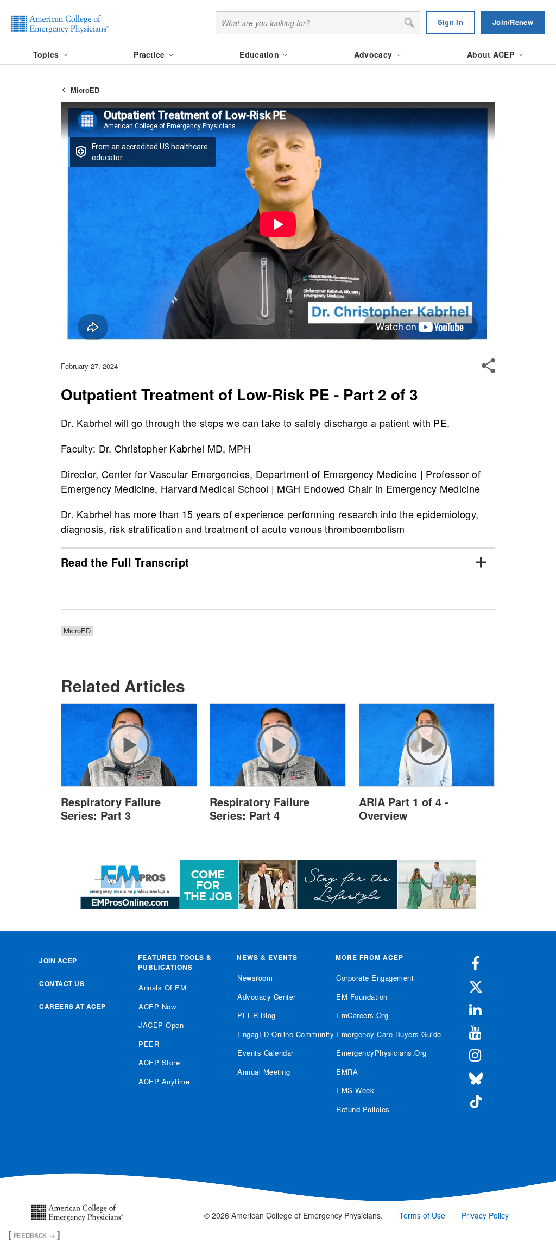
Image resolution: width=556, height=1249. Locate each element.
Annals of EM (162, 987)
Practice (150, 54)
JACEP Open (161, 1025)
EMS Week (355, 1090)
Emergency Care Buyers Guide (377, 1034)
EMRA (347, 1071)
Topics (47, 54)
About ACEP (491, 54)
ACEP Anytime (163, 1081)
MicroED (85, 89)
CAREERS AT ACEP (72, 1006)
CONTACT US (61, 983)
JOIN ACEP (58, 960)
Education (260, 54)
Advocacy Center (266, 996)
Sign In (450, 22)
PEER (148, 1044)
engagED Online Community (278, 1034)
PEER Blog (256, 1015)
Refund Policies (363, 1109)
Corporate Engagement (375, 977)
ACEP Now (157, 1006)
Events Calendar (265, 1052)
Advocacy (374, 54)
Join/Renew (512, 22)
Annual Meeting (263, 1071)
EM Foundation (362, 996)
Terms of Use (422, 1215)
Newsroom (255, 977)
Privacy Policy (485, 1215)
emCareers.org (362, 1015)
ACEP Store (159, 1062)
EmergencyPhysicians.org (377, 1052)
